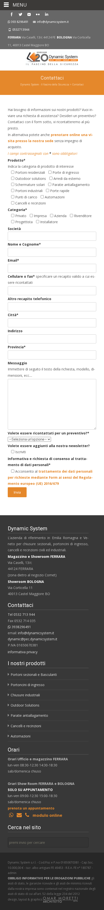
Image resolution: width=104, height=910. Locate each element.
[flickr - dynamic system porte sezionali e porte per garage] (38, 14)
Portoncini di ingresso (28, 684)
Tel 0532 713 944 (21, 614)
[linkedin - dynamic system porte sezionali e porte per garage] (46, 14)
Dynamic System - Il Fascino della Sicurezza (44, 84)
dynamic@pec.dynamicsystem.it (32, 639)
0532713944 (20, 30)
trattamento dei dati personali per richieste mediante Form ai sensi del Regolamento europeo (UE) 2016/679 (50, 477)
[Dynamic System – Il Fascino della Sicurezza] (52, 59)
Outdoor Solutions (25, 705)
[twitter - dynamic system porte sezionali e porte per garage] (20, 14)
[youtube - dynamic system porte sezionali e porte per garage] (29, 14)
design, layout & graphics (25, 899)
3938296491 (21, 627)
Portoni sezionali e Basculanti (34, 674)
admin (12, 873)
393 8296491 (20, 22)
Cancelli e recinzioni (26, 726)
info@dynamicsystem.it (53, 22)
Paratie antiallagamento (29, 715)
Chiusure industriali (25, 695)
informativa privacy (22, 652)
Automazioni (20, 736)
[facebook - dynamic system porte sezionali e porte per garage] (11, 14)
